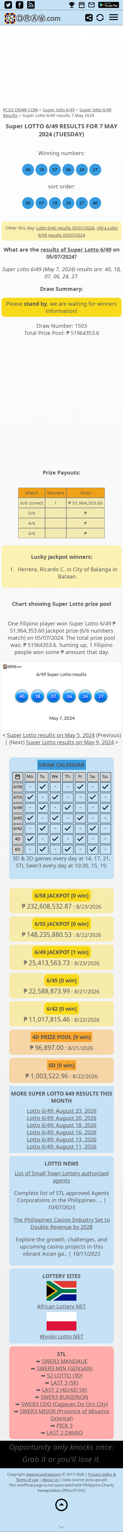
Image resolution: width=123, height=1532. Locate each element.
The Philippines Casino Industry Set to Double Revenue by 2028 (61, 1223)
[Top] (61, 1511)
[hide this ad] (61, 1528)
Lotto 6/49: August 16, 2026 (61, 1132)
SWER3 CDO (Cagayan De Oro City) (64, 1404)
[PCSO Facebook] (19, 6)
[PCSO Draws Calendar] (82, 5)
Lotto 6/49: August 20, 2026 (61, 1117)
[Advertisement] (61, 66)
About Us (50, 1479)
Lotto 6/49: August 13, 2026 (61, 1139)
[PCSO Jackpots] (72, 5)
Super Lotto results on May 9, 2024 (70, 742)
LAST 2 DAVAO (65, 1432)
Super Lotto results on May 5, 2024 (51, 735)
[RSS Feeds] (31, 6)
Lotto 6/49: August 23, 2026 (61, 1110)
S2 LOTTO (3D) (64, 1375)
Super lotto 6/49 (59, 110)
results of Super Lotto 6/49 (76, 249)
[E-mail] (91, 5)
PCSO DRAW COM (20, 110)
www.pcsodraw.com (43, 1474)
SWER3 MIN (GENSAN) (65, 1368)
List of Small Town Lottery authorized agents (62, 1177)
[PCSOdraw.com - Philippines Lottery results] (34, 21)
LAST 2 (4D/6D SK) (64, 1389)
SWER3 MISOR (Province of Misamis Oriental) (65, 1415)
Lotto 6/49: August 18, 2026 (61, 1125)
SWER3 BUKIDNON (64, 1396)
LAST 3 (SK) (64, 1382)
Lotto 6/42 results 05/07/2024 (65, 228)
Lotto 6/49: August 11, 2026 (61, 1146)
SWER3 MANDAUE (64, 1361)
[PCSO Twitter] (8, 6)
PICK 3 (64, 1425)
